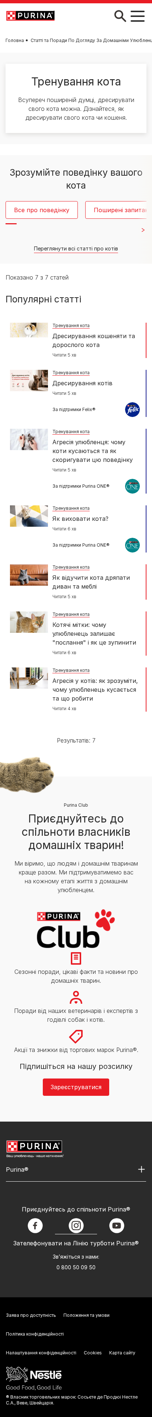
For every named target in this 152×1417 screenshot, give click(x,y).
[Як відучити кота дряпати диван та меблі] (29, 575)
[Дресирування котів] (29, 380)
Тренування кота (71, 325)
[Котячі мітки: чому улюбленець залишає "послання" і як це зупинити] (29, 622)
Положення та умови (86, 1315)
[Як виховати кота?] (29, 516)
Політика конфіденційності (35, 1334)
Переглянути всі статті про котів (76, 248)
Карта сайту (122, 1352)
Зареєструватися (76, 1087)
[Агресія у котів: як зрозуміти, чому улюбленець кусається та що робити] (29, 678)
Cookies (93, 1352)
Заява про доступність (31, 1315)
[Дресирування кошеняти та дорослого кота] (29, 330)
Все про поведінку (41, 210)
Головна (15, 40)
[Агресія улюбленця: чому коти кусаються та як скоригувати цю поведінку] (29, 439)
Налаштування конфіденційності (41, 1352)
